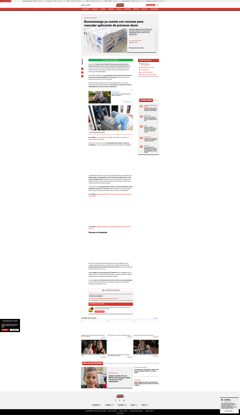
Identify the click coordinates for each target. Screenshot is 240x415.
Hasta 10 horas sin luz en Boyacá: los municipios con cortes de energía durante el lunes (150, 118)
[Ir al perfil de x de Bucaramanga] (119, 400)
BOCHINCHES (127, 9)
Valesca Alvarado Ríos (136, 40)
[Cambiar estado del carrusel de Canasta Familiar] (10, 1)
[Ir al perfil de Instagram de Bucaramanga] (124, 400)
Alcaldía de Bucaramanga (97, 298)
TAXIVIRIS (103, 9)
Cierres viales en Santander (148, 74)
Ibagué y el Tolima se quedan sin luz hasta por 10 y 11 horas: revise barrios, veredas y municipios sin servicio (150, 130)
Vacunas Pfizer (108, 298)
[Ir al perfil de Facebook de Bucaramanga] (115, 400)
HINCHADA (111, 9)
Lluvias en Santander (147, 72)
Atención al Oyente (123, 410)
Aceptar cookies (228, 411)
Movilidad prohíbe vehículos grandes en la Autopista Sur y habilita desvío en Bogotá (150, 109)
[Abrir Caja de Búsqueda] (157, 5)
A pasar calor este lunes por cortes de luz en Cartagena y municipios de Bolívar (150, 139)
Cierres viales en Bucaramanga (145, 64)
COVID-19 (117, 298)
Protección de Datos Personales (136, 410)
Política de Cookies (229, 408)
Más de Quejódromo (92, 363)
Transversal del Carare (147, 67)
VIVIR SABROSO (154, 9)
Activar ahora (99, 311)
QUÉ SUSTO (145, 9)
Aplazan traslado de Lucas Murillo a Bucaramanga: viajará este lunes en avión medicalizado (119, 378)
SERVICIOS (136, 9)
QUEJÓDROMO (85, 9)
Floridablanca (145, 69)
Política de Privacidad (112, 410)
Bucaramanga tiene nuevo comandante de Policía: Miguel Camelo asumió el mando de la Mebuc (146, 383)
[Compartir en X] (82, 72)
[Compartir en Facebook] (82, 68)
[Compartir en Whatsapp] (82, 76)
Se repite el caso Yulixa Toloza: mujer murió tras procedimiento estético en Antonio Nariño (146, 371)
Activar (5, 329)
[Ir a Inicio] (120, 5)
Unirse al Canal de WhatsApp (112, 60)
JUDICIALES (95, 9)
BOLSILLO (118, 9)
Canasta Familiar (4, 1)
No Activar (14, 329)
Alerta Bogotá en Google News (112, 290)
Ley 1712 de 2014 (120, 413)
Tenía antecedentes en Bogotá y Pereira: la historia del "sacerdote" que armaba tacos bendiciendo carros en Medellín (150, 150)
